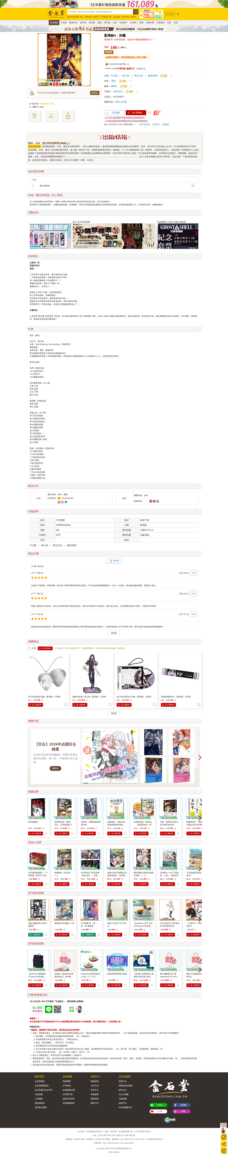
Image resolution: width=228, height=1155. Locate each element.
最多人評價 (121, 102)
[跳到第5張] (197, 247)
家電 (141, 22)
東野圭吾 (88, 17)
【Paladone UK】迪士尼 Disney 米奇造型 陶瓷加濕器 (143, 926)
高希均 (133, 17)
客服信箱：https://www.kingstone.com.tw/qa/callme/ (114, 1143)
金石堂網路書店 (42, 1085)
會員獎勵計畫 (69, 1090)
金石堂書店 (40, 1081)
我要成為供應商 (126, 1085)
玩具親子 (123, 22)
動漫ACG (73, 22)
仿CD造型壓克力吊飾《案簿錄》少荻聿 (134, 697)
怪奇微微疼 (33, 822)
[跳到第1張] (189, 247)
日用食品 (161, 22)
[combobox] (100, 11)
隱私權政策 (40, 1103)
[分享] (224, 1144)
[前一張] (40, 59)
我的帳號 (67, 1081)
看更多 (95, 93)
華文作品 (138, 76)
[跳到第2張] (191, 247)
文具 (115, 22)
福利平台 (123, 1103)
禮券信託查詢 (69, 1099)
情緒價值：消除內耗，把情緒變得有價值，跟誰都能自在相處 (117, 825)
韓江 (82, 17)
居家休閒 (150, 22)
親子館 (83, 22)
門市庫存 (156, 124)
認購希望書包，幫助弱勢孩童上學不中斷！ (126, 57)
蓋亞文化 (118, 91)
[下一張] (89, 59)
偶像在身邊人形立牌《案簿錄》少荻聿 (89, 697)
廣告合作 (123, 1090)
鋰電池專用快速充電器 (117, 974)
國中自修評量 (73, 17)
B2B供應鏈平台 (125, 1107)
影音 (169, 22)
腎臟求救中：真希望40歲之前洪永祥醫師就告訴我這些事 (195, 825)
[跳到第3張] (193, 247)
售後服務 (95, 1094)
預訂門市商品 (144, 124)
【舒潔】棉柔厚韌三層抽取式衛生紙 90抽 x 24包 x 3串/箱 (143, 976)
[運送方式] (224, 1151)
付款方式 (95, 1085)
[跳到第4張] (195, 247)
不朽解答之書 (106, 17)
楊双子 (96, 17)
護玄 (113, 81)
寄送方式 (95, 1090)
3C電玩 (133, 22)
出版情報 (39, 1094)
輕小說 (125, 76)
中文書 (64, 22)
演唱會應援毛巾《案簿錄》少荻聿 (176, 697)
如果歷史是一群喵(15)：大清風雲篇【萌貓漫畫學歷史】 (64, 825)
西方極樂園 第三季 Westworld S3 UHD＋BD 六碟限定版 (169, 976)
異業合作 (123, 1081)
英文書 (92, 22)
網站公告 (95, 1103)
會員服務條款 (69, 1103)
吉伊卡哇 (125, 17)
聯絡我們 (95, 1099)
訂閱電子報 (68, 1094)
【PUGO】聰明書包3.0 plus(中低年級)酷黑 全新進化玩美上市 (37, 976)
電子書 (107, 22)
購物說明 (95, 1081)
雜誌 (100, 22)
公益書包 (116, 17)
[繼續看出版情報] (114, 137)
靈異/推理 (153, 76)
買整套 (108, 52)
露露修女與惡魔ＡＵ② (64, 923)
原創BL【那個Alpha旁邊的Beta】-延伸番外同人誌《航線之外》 (64, 976)
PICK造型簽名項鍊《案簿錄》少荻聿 (44, 697)
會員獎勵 (54, 22)
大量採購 (165, 124)
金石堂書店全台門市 (44, 1090)
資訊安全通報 (41, 1107)
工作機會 (39, 1099)
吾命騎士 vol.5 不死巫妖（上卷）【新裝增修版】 (170, 875)
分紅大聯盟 (124, 1094)
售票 (176, 22)
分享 (193, 573)
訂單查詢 (67, 1085)
